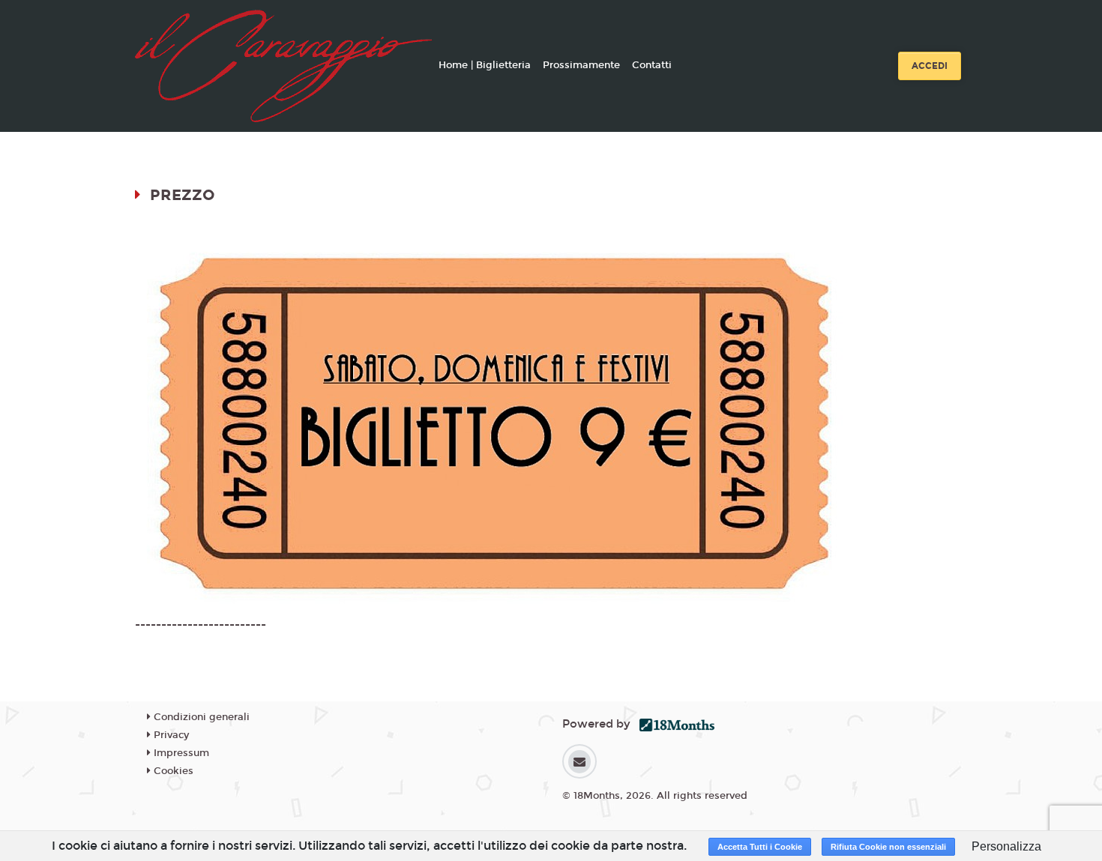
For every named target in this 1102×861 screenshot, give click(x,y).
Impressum (180, 753)
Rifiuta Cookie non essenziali (888, 846)
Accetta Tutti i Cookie (759, 846)
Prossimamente (581, 65)
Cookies (172, 771)
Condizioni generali (200, 717)
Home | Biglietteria (485, 65)
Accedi (930, 66)
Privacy (170, 735)
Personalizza (1006, 846)
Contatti (652, 65)
